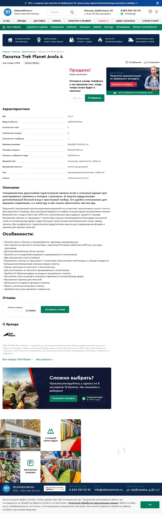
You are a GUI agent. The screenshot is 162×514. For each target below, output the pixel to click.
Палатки (16, 52)
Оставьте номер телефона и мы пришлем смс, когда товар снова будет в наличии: (86, 86)
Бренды (21, 21)
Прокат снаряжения (145, 27)
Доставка (39, 21)
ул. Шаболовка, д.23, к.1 (143, 489)
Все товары (14, 27)
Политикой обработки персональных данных (93, 503)
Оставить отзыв (55, 309)
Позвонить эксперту (122, 84)
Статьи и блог (150, 21)
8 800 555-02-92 (131, 10)
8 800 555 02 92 (80, 489)
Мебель (97, 27)
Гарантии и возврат (79, 21)
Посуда (108, 27)
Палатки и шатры (37, 27)
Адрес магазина (125, 21)
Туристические (29, 52)
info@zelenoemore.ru (108, 489)
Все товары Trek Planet (16, 359)
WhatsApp (130, 14)
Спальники (57, 27)
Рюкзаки (85, 27)
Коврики (72, 27)
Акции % (103, 21)
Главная (6, 52)
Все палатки (43, 359)
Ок (150, 505)
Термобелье (123, 27)
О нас (6, 21)
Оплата (57, 21)
